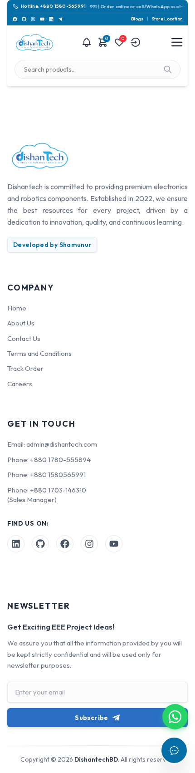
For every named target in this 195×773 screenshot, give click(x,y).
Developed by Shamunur (52, 245)
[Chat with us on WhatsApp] (175, 716)
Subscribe (91, 718)
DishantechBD (96, 759)
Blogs (137, 19)
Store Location (167, 19)
